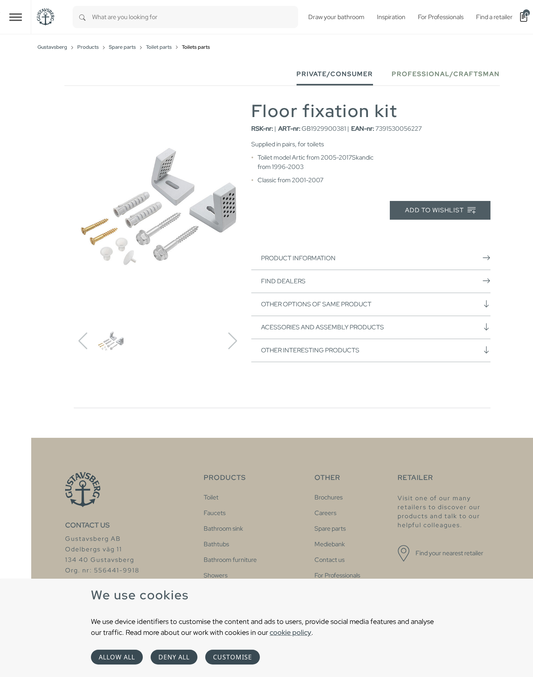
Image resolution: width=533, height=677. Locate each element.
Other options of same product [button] (316, 304)
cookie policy (290, 632)
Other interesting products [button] (310, 350)
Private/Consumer (335, 74)
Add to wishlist (435, 210)
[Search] (82, 17)
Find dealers (283, 281)
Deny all (174, 657)
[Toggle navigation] (15, 17)
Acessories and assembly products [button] (322, 327)
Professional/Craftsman (446, 74)
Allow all (117, 657)
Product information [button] (298, 258)
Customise (232, 657)
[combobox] (195, 17)
